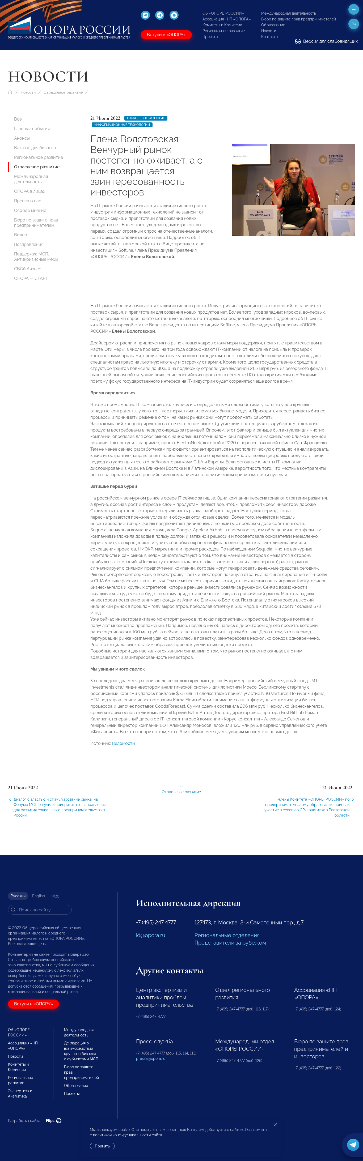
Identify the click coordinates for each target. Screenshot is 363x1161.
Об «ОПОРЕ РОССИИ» (223, 13)
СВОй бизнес (27, 268)
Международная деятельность (288, 13)
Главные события (32, 128)
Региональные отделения (227, 935)
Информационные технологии (122, 125)
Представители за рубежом (230, 943)
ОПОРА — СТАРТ (31, 278)
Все (18, 119)
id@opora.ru (150, 935)
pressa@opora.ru (150, 1058)
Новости (268, 31)
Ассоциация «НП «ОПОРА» (226, 19)
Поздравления (28, 244)
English (38, 896)
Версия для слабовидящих (330, 41)
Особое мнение (30, 210)
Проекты (210, 37)
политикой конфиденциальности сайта (127, 1135)
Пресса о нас (27, 200)
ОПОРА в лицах (29, 191)
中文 (55, 896)
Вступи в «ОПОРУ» (166, 34)
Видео (20, 234)
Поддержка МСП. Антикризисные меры (36, 256)
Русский (18, 896)
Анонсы (22, 138)
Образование (273, 25)
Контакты (269, 37)
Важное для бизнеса (35, 147)
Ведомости (123, 743)
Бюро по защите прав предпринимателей (298, 19)
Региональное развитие (223, 31)
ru (354, 24)
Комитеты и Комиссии (222, 25)
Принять (102, 1146)
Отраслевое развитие (63, 92)
